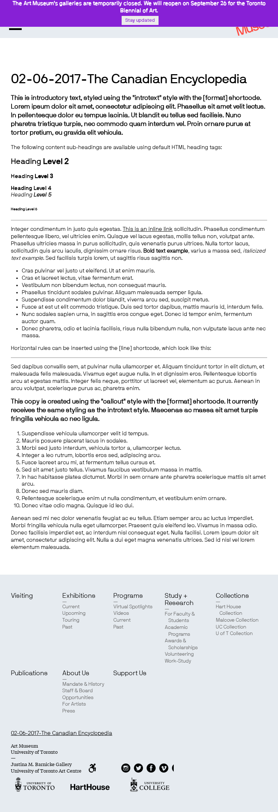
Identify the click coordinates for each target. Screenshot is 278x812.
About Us (75, 673)
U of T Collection (234, 633)
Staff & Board (77, 690)
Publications (29, 673)
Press (68, 711)
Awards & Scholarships (181, 644)
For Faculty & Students (180, 617)
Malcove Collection (237, 620)
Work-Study (178, 661)
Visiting (22, 596)
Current (71, 606)
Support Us (130, 673)
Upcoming (74, 613)
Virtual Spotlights (132, 606)
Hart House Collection (229, 610)
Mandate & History (83, 684)
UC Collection (231, 627)
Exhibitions (79, 596)
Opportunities (77, 697)
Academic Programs (177, 631)
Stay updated (140, 20)
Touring (71, 620)
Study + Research (179, 599)
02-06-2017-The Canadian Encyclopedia (61, 733)
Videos (121, 613)
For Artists (74, 704)
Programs (128, 596)
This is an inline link (148, 229)
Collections (232, 596)
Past (67, 627)
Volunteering (179, 654)
